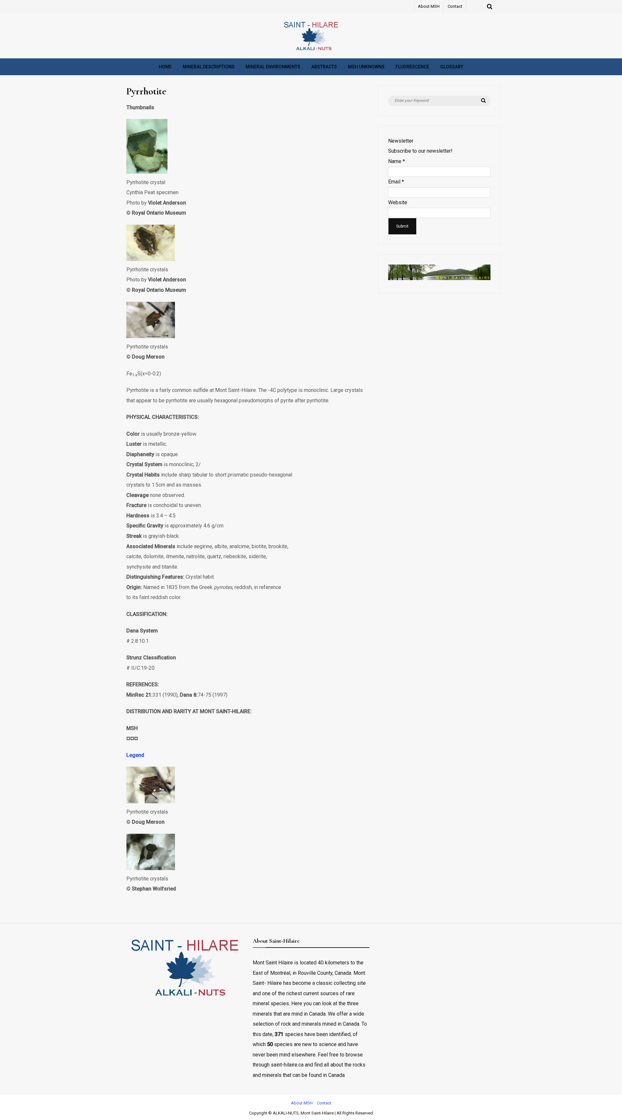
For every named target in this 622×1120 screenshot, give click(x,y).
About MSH (429, 6)
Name (396, 161)
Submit (402, 226)
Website (397, 202)
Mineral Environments (273, 66)
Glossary (451, 66)
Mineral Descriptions (209, 66)
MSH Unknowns (366, 66)
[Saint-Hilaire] (311, 50)
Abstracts (324, 66)
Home (165, 66)
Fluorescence (412, 66)
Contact (455, 6)
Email (396, 182)
